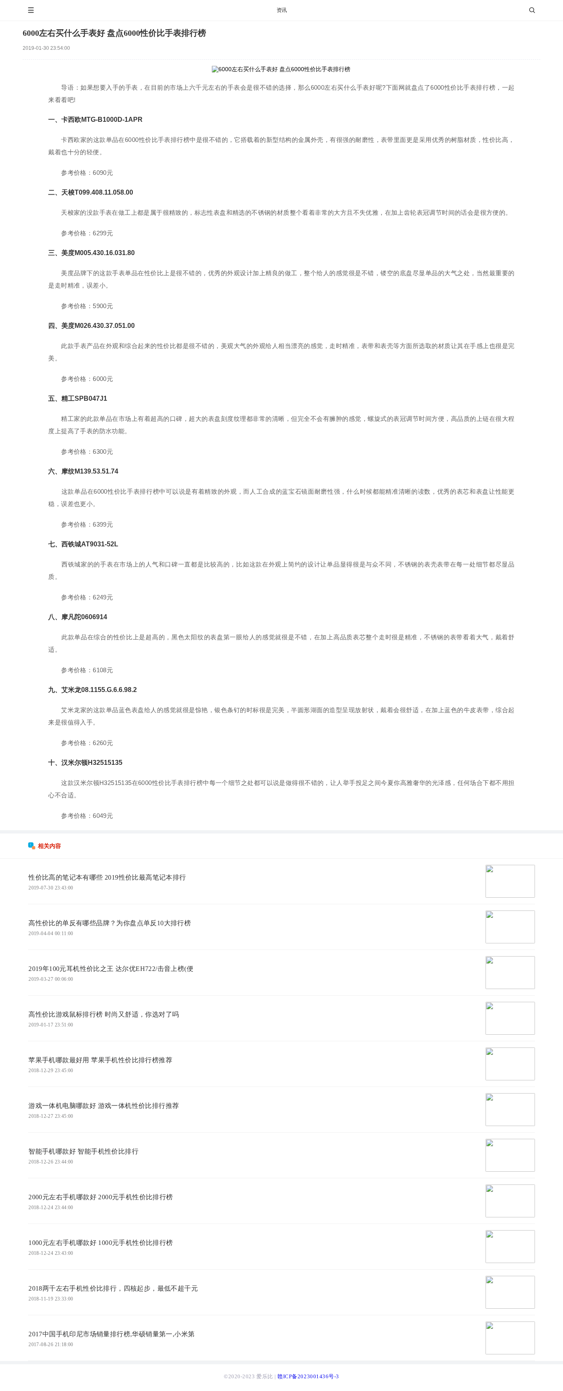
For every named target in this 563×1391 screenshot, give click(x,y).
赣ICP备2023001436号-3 (308, 1376)
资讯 (282, 10)
